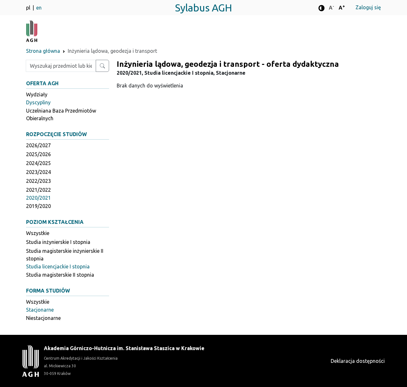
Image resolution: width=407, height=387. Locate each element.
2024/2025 (38, 163)
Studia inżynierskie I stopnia (58, 242)
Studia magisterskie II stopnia (60, 275)
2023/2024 (38, 172)
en (39, 7)
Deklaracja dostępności (358, 361)
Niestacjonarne (43, 318)
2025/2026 (38, 154)
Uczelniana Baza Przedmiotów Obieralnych (61, 114)
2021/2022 (38, 190)
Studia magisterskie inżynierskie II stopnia (64, 254)
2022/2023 (38, 181)
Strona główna (43, 51)
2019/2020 (38, 206)
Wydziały (36, 94)
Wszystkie (37, 233)
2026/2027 (38, 145)
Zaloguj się (368, 7)
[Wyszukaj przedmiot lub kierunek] (102, 66)
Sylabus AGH (203, 7)
